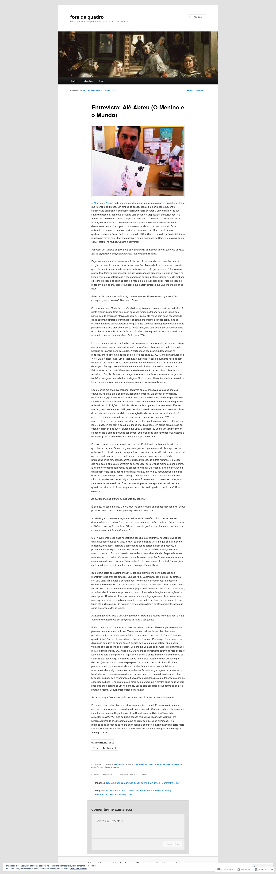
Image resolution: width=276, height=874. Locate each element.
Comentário (173, 844)
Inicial (74, 80)
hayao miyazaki (152, 764)
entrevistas (120, 764)
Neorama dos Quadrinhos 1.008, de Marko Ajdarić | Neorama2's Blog (142, 782)
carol (93, 767)
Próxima (201, 90)
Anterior (188, 90)
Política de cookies (78, 868)
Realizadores (88, 80)
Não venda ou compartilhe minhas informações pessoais (162, 863)
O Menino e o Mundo (102, 202)
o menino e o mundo (169, 764)
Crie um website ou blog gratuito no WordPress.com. (111, 863)
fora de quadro (87, 16)
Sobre (101, 80)
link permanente (112, 767)
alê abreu (140, 764)
